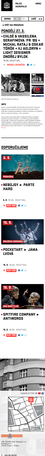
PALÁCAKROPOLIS (21, 5)
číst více (3, 127)
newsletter (27, 393)
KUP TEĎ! (11, 205)
